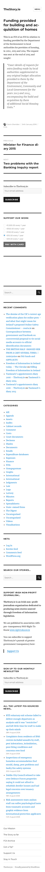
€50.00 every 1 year (15, 235)
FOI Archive (9, 841)
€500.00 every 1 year (15, 229)
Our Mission (9, 828)
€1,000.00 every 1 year (16, 225)
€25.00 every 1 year (15, 239)
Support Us (9, 853)
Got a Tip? (8, 847)
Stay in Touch (10, 859)
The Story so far (11, 834)
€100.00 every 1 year (15, 232)
